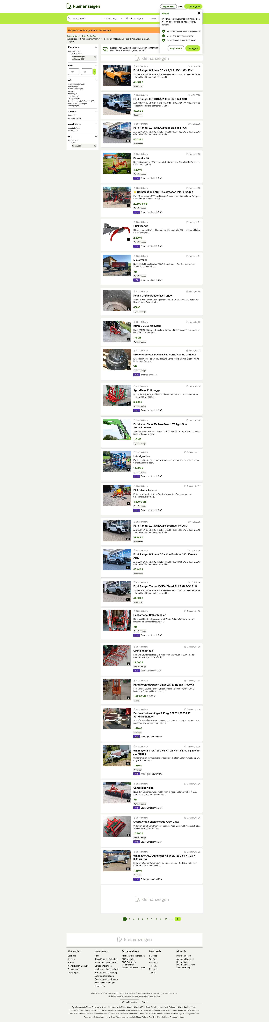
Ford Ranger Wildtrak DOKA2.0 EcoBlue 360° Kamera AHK (165, 556)
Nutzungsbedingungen (105, 982)
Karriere (71, 959)
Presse (71, 962)
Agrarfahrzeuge (74, 84)
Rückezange (140, 226)
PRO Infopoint (128, 959)
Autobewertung (183, 967)
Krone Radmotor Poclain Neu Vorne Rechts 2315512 (164, 354)
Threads (153, 965)
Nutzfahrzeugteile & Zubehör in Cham (115, 1010)
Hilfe (97, 955)
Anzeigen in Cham (177, 1017)
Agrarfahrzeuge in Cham (81, 1007)
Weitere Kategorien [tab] (129, 1002)
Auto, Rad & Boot (76, 53)
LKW (70, 91)
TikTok (152, 972)
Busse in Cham (133, 1007)
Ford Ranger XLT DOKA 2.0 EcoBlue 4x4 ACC (160, 525)
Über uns (72, 955)
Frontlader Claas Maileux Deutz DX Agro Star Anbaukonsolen (160, 426)
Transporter (72, 98)
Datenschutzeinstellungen (106, 979)
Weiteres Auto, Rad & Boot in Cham (155, 1017)
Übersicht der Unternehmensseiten (185, 963)
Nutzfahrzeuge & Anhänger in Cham (185, 1013)
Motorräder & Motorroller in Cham (131, 1013)
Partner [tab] (144, 1002)
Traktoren (71, 96)
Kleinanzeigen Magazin (78, 965)
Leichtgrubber (141, 456)
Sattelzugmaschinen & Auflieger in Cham (167, 1007)
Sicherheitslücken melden (106, 962)
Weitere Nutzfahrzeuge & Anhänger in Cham (148, 1010)
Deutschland (73, 140)
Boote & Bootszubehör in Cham (81, 1013)
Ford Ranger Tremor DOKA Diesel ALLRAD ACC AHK (165, 586)
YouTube (153, 959)
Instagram (153, 962)
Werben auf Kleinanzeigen (133, 967)
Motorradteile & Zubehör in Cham (157, 1013)
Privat (70, 115)
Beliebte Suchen (183, 955)
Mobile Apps (73, 972)
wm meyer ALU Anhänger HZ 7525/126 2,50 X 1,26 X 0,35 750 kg (164, 857)
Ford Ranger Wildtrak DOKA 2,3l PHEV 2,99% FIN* (163, 70)
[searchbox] (86, 18)
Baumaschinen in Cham (116, 1007)
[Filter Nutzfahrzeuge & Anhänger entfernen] (95, 57)
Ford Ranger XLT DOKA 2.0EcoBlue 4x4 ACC (160, 99)
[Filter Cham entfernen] (95, 146)
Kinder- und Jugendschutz (106, 969)
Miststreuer (140, 260)
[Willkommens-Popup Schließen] (199, 13)
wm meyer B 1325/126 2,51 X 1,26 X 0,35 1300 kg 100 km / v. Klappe (166, 752)
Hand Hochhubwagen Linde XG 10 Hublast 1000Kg (163, 684)
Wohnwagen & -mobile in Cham (128, 1017)
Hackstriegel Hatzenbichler (149, 615)
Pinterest (153, 969)
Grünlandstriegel (143, 650)
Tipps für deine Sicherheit (106, 959)
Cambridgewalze (143, 787)
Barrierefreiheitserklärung (106, 972)
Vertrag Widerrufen (103, 965)
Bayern (72, 142)
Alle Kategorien (74, 51)
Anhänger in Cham (99, 1007)
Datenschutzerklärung (104, 975)
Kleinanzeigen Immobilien (133, 955)
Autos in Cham (171, 1010)
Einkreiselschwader (145, 490)
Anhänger (72, 86)
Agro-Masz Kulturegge (146, 390)
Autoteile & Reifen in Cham (188, 1010)
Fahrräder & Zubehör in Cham (105, 1013)
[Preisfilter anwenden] (94, 72)
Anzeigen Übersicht (185, 959)
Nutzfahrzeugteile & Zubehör (79, 101)
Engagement (73, 969)
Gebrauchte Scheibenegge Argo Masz (156, 821)
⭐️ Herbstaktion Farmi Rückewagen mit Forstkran (163, 192)
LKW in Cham (145, 1007)
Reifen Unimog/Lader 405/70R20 (152, 295)
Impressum (100, 985)
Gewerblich (72, 118)
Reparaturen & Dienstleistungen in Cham (99, 1017)
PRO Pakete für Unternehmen (129, 963)
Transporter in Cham (92, 1010)
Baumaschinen (74, 88)
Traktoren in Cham (76, 1010)
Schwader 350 (141, 158)
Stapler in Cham (190, 1007)
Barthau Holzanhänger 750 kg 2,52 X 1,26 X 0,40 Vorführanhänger (161, 715)
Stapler (71, 93)
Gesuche (71, 130)
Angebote (72, 128)
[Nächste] (178, 919)
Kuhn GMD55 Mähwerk (147, 325)
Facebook (153, 955)
